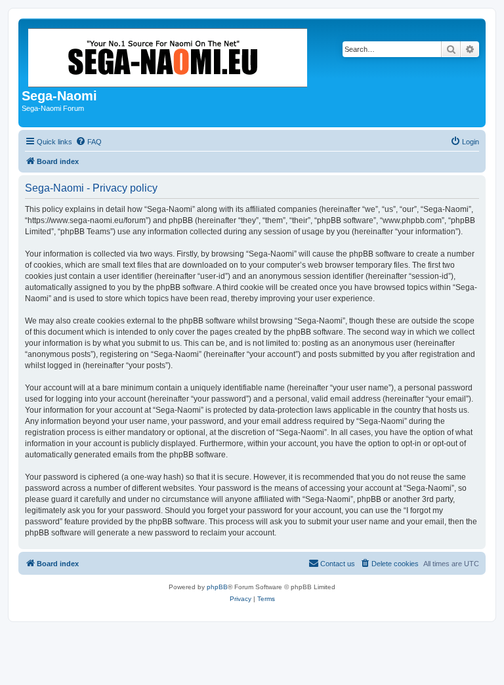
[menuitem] (88, 142)
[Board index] (169, 55)
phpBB (217, 587)
